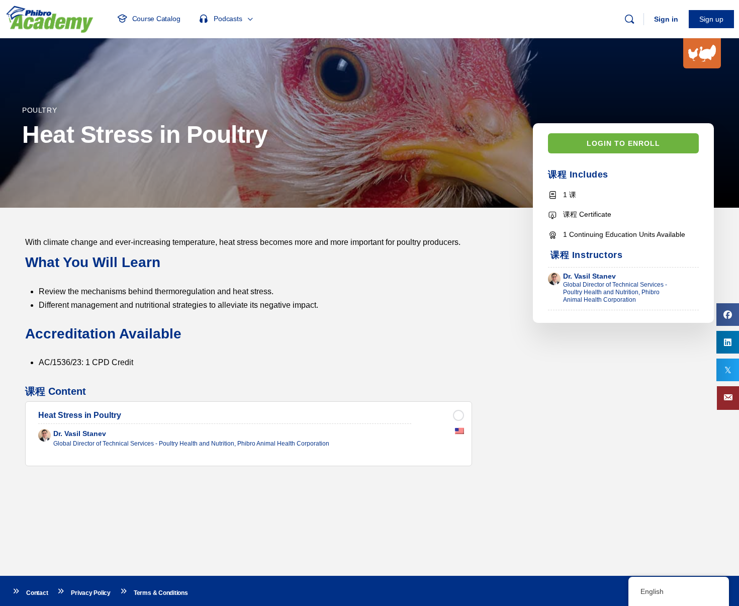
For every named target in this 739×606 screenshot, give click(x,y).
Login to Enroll (623, 143)
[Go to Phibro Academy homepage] (49, 18)
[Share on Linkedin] (727, 342)
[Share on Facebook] (727, 314)
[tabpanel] (248, 302)
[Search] (629, 19)
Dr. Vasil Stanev (589, 276)
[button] (728, 398)
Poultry (39, 110)
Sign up (711, 19)
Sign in (666, 19)
